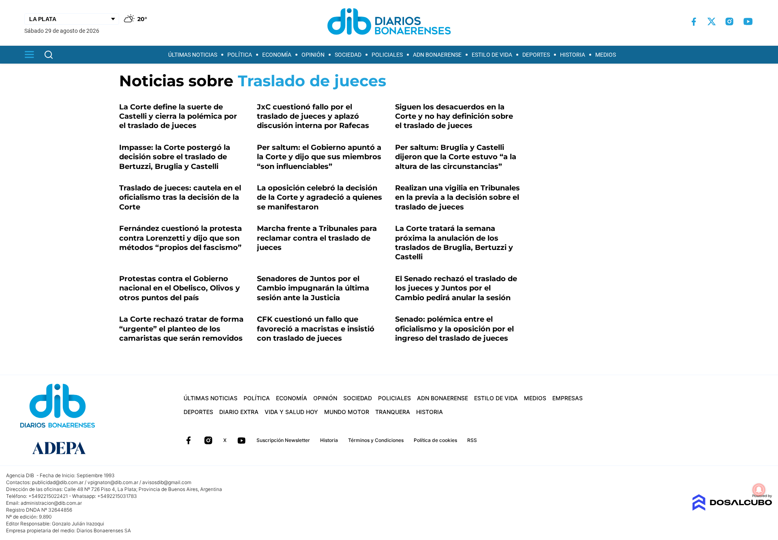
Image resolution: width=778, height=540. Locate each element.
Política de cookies (435, 440)
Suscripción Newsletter (283, 440)
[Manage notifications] (758, 489)
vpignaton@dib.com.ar (113, 482)
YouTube (241, 440)
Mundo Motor (346, 411)
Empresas (567, 398)
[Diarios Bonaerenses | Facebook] (694, 22)
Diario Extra (239, 411)
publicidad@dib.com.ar (57, 482)
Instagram (208, 440)
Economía (276, 54)
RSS (472, 440)
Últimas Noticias (192, 54)
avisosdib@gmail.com (166, 482)
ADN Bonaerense (437, 54)
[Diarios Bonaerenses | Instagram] (729, 21)
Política (239, 54)
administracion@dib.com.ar (51, 503)
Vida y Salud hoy (291, 411)
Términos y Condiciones (376, 440)
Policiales (387, 54)
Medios (605, 54)
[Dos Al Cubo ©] (732, 508)
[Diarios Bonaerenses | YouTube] (748, 21)
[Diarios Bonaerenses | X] (711, 21)
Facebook (188, 440)
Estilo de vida (492, 54)
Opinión (313, 54)
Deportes (536, 54)
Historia (572, 54)
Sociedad (348, 54)
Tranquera (392, 411)
